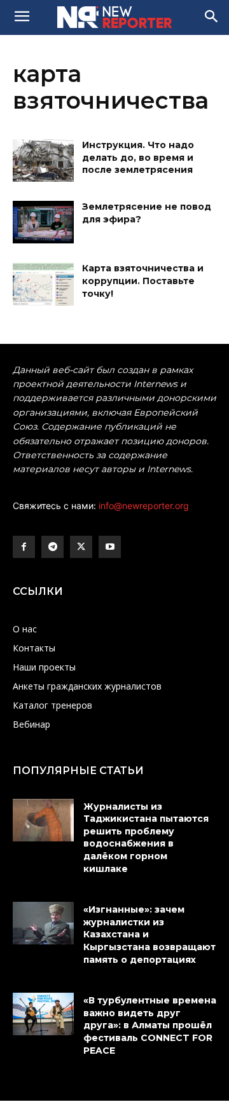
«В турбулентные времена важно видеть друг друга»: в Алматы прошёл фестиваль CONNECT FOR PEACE (149, 1025)
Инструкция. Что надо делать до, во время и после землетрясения (138, 157)
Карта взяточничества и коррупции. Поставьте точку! (143, 280)
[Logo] (114, 17)
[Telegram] (52, 547)
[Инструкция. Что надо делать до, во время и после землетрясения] (43, 160)
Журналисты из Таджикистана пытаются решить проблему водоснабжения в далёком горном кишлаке (146, 837)
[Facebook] (24, 547)
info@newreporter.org (144, 505)
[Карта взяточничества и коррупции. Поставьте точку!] (43, 283)
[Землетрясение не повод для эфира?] (43, 222)
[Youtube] (110, 547)
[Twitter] (81, 547)
